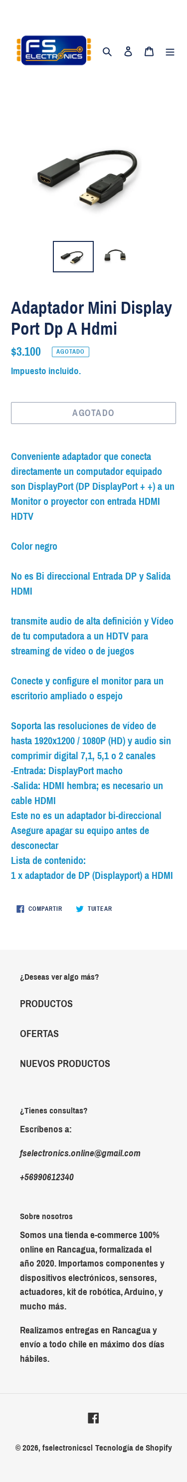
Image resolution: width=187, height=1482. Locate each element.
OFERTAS (39, 1033)
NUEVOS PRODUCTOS (65, 1063)
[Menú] (170, 50)
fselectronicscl (67, 1448)
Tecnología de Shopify (133, 1448)
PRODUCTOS (46, 1003)
